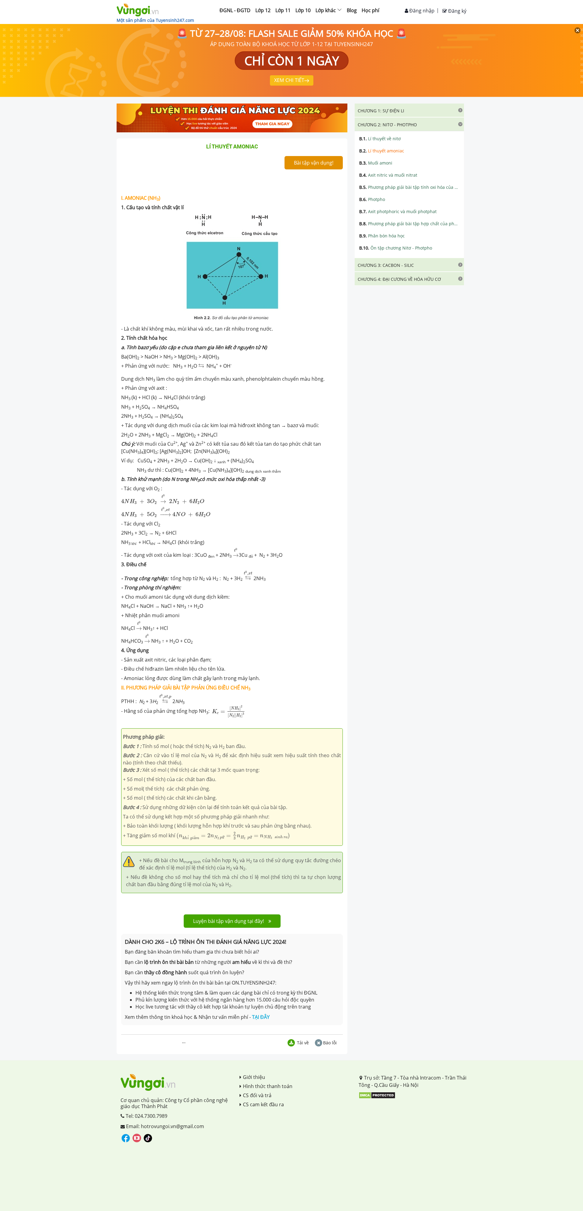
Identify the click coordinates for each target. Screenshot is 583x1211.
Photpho (372, 199)
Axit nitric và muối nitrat (388, 175)
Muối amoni (375, 163)
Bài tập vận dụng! (313, 162)
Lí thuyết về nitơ (380, 138)
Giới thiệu (254, 1077)
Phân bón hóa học (382, 236)
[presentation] (201, 368)
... (184, 1041)
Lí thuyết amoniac (381, 151)
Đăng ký (456, 11)
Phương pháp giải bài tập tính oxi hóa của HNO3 (409, 187)
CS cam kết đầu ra (263, 1104)
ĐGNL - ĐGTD (235, 10)
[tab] (409, 110)
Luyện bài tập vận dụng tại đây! (228, 921)
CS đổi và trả (257, 1095)
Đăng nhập (421, 10)
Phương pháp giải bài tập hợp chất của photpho (409, 223)
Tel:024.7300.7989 (145, 1116)
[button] (409, 110)
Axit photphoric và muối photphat (398, 211)
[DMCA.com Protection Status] (377, 1094)
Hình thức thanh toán (267, 1086)
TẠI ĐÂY (261, 1017)
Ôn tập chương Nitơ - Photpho (395, 248)
